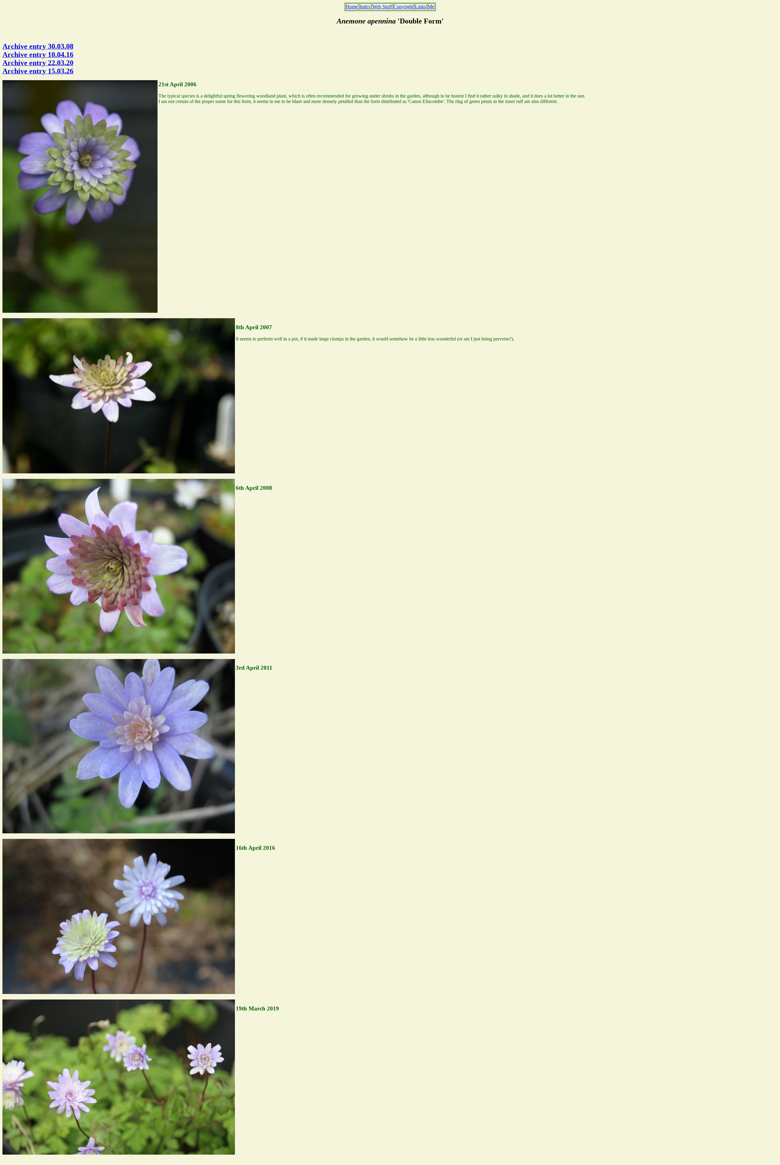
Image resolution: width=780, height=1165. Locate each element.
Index (365, 6)
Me (431, 6)
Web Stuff (382, 6)
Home (352, 6)
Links (420, 6)
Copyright (403, 6)
